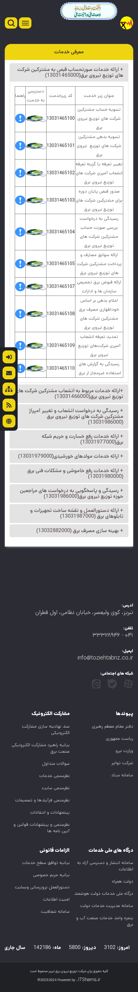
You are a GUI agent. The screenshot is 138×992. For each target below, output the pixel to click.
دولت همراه (122, 881)
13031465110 (61, 368)
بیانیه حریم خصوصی (51, 875)
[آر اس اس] (9, 405)
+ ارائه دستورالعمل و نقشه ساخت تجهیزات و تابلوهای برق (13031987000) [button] (76, 513)
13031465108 (61, 314)
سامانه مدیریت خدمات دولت (106, 905)
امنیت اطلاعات (56, 899)
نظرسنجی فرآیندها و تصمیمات (42, 800)
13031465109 (61, 345)
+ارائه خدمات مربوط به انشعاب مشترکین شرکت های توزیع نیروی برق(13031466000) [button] (69, 393)
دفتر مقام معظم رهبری (112, 726)
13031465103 (61, 200)
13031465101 (61, 145)
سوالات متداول (56, 763)
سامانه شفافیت (55, 911)
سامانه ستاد (122, 775)
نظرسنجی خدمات (54, 775)
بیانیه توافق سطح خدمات (46, 862)
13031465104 (61, 232)
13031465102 (61, 173)
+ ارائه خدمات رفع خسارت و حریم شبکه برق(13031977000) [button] (82, 439)
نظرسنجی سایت (56, 788)
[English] (9, 421)
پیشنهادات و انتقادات (50, 812)
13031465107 (61, 286)
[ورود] (9, 356)
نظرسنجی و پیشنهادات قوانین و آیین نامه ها (41, 827)
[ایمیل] (9, 373)
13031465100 (61, 118)
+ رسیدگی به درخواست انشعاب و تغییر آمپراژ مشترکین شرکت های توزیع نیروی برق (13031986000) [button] (76, 416)
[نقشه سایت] (9, 389)
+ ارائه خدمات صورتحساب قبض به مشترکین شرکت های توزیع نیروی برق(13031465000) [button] (70, 72)
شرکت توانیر (122, 763)
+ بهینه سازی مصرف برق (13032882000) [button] (79, 530)
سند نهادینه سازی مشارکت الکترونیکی (46, 729)
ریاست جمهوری (119, 738)
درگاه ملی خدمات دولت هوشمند (103, 893)
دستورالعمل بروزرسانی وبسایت (42, 887)
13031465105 (61, 264)
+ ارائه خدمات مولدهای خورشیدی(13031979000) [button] (70, 456)
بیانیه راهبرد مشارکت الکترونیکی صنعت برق (41, 748)
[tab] (69, 72)
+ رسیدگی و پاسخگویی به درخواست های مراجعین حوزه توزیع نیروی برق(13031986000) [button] (71, 493)
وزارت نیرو (124, 750)
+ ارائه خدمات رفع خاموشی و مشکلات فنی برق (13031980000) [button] (75, 473)
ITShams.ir (89, 980)
